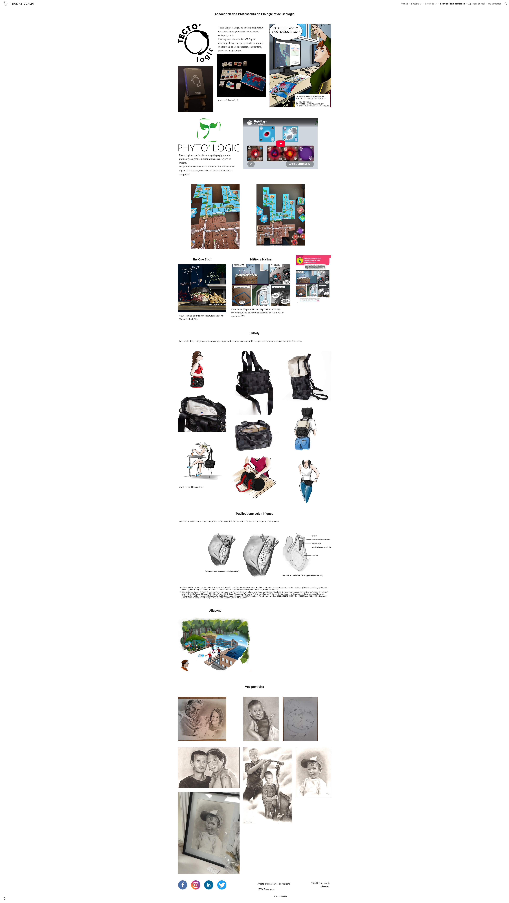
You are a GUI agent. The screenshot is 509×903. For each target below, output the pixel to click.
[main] (254, 14)
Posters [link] (415, 3)
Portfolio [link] (429, 3)
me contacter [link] (494, 3)
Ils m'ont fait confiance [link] (452, 3)
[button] (506, 4)
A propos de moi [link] (476, 3)
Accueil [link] (404, 3)
